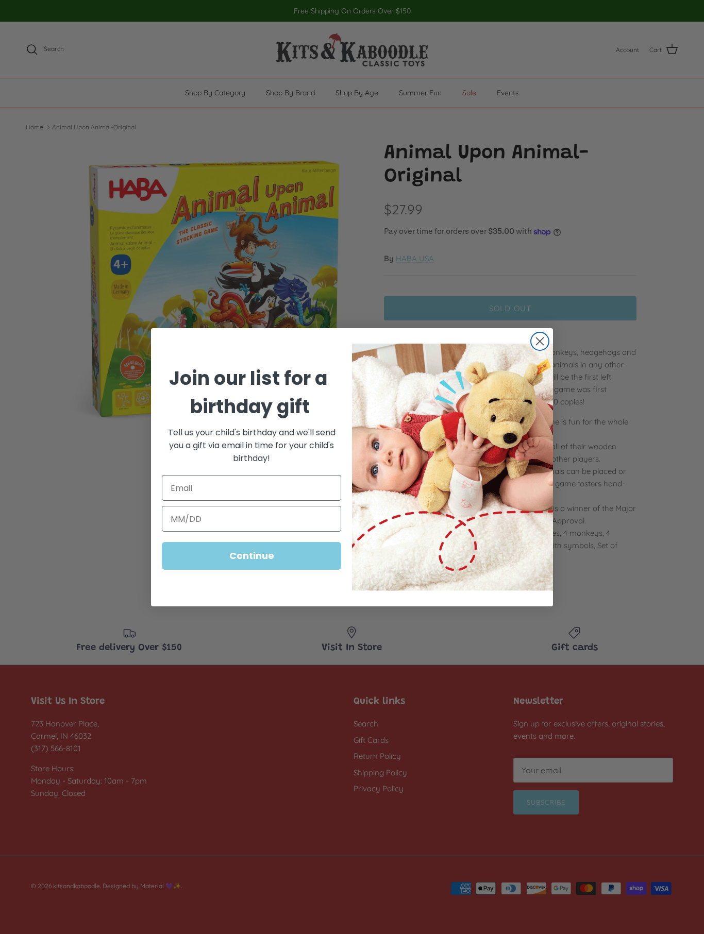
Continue (251, 555)
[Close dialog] (540, 341)
